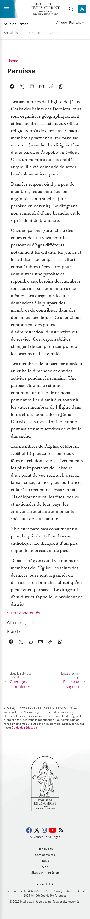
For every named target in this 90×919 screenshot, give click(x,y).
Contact (55, 32)
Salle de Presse (16, 24)
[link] (37, 623)
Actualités (11, 32)
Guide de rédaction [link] (24, 727)
